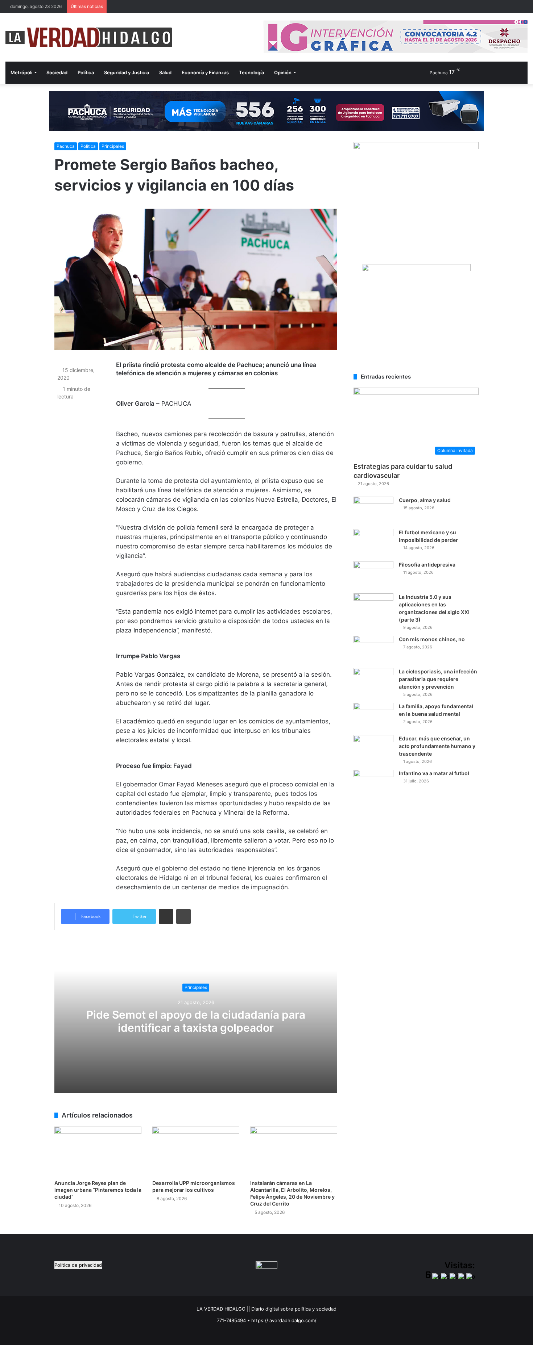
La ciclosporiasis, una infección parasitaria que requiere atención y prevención (438, 679)
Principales (113, 146)
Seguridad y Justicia (126, 72)
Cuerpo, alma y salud (425, 500)
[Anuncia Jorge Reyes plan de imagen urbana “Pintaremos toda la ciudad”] (97, 1151)
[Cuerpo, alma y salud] (373, 510)
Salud (165, 72)
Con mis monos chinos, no (432, 639)
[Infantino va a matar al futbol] (373, 783)
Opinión (283, 72)
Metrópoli (21, 72)
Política (86, 72)
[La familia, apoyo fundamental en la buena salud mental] (373, 716)
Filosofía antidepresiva (427, 564)
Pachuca (66, 146)
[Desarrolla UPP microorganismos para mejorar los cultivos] (195, 1151)
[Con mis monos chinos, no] (373, 649)
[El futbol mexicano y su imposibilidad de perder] (373, 542)
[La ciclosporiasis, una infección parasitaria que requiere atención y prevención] (373, 681)
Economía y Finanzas (205, 72)
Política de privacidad (78, 1265)
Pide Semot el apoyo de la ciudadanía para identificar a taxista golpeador (195, 1021)
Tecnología (251, 72)
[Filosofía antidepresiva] (373, 574)
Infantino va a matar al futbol (434, 773)
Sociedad (56, 72)
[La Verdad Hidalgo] (88, 37)
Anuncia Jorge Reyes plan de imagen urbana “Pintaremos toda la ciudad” (97, 1190)
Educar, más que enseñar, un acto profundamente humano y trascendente (437, 746)
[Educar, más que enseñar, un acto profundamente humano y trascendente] (373, 748)
